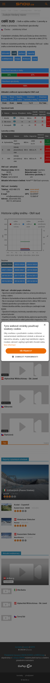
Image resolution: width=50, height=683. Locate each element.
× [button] (45, 325)
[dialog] (25, 341)
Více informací (10, 345)
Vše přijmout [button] (26, 351)
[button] (25, 356)
